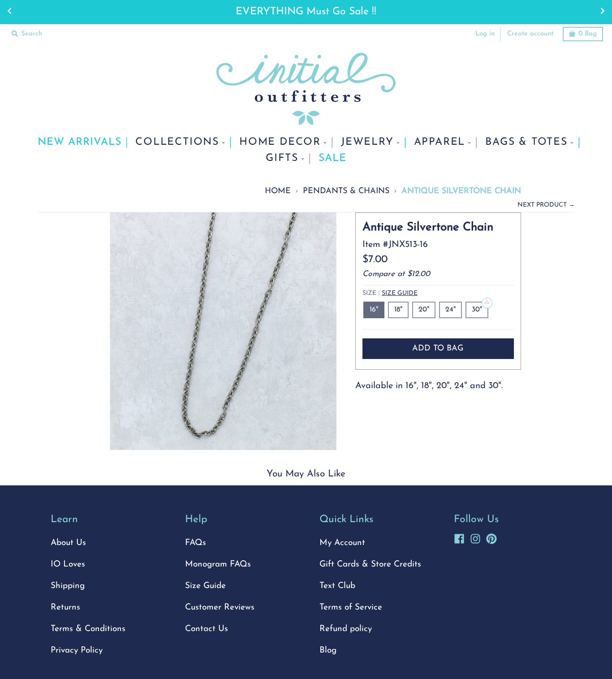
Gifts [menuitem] (282, 158)
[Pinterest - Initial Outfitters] (491, 537)
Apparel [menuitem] (439, 142)
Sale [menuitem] (332, 158)
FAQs (195, 543)
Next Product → (546, 205)
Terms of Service (350, 607)
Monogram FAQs (218, 564)
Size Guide (400, 293)
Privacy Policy (77, 650)
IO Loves (68, 564)
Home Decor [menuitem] (280, 142)
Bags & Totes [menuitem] (526, 142)
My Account (342, 543)
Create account (530, 33)
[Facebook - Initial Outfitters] (459, 537)
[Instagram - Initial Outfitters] (475, 537)
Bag (587, 33)
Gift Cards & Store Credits (370, 564)
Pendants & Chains (346, 191)
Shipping (68, 586)
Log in (485, 33)
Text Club (337, 586)
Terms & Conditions (88, 629)
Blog (327, 650)
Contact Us (206, 629)
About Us (68, 543)
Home (278, 191)
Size (390, 293)
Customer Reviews (219, 607)
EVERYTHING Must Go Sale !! (306, 12)
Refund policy (345, 629)
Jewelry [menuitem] (367, 142)
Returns (65, 607)
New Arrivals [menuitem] (79, 142)
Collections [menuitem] (177, 142)
